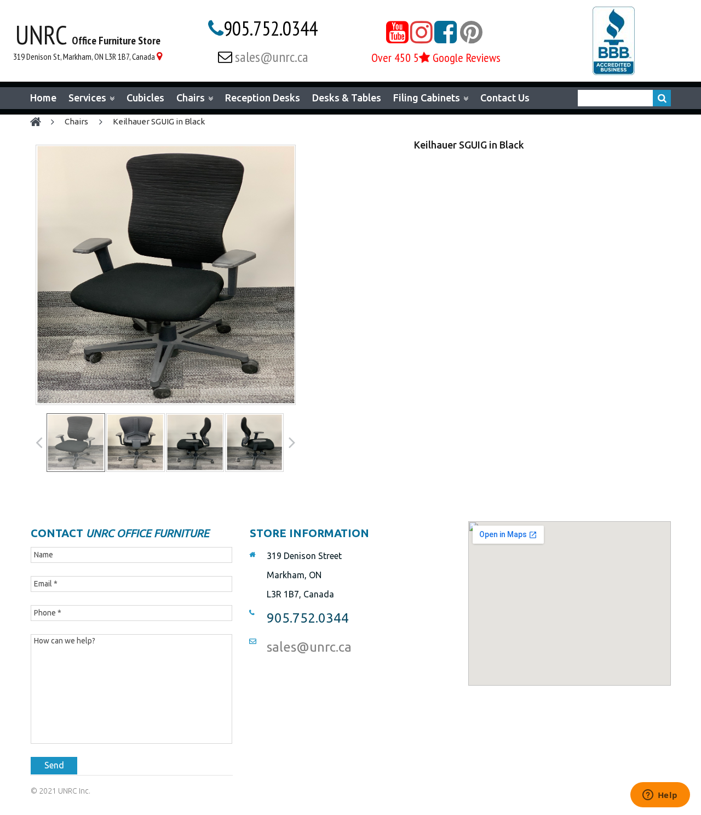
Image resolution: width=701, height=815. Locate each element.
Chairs (190, 98)
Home (43, 97)
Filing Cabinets (426, 98)
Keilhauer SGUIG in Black (159, 121)
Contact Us (505, 97)
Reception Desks (262, 97)
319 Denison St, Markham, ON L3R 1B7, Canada (84, 56)
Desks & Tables (346, 97)
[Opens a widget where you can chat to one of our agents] (660, 796)
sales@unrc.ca (271, 57)
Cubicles (145, 97)
